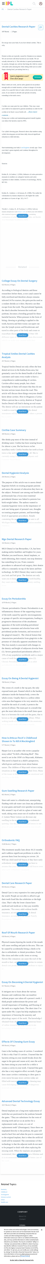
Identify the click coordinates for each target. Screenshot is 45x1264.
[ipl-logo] (9, 5)
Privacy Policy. (25, 1256)
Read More (22, 335)
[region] (22, 1245)
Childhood (4, 1192)
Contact (22, 1219)
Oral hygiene (5, 1194)
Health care (4, 1202)
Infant (2, 1200)
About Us (22, 1216)
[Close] (41, 1230)
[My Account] (41, 4)
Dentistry (4, 1189)
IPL (3, 9)
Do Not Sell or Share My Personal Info (22, 1260)
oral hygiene (25, 147)
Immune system (6, 1197)
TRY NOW (37, 77)
